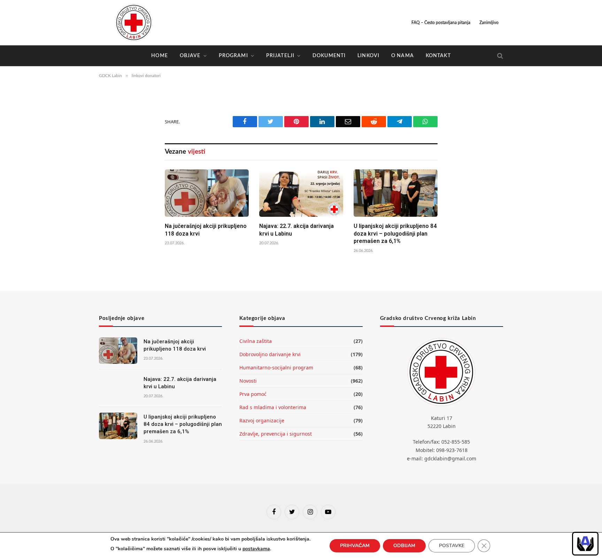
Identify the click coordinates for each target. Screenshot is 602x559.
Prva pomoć (253, 394)
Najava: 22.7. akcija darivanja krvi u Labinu (296, 230)
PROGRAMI (233, 55)
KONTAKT (438, 55)
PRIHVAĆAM (355, 545)
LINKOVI (368, 55)
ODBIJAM (404, 545)
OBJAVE (190, 55)
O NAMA (402, 55)
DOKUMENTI (329, 55)
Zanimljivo (489, 23)
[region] (585, 544)
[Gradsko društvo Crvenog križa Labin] (134, 22)
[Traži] (499, 56)
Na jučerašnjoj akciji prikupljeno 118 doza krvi (206, 230)
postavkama (256, 548)
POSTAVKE (451, 545)
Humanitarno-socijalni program (276, 367)
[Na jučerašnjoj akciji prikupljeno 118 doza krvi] (207, 193)
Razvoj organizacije (261, 420)
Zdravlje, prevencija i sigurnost (275, 433)
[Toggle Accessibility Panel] (585, 543)
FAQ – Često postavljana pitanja (440, 23)
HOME (159, 55)
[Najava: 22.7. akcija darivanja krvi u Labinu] (301, 193)
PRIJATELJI (280, 55)
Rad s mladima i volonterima (272, 407)
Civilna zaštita (255, 341)
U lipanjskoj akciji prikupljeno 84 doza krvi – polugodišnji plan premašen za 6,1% (395, 234)
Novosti (248, 380)
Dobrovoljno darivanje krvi (270, 354)
